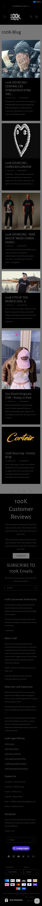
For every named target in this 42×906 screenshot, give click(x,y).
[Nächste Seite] (30, 491)
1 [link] (11, 491)
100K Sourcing (12, 893)
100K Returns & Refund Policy (15, 764)
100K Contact (9, 744)
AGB (26, 897)
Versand (32, 897)
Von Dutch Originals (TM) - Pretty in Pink (18, 395)
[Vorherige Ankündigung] (4, 6)
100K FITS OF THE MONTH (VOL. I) (16, 299)
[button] (4, 16)
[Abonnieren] (34, 588)
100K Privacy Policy (12, 749)
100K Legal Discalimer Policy (15, 759)
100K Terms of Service (13, 754)
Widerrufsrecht (34, 893)
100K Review (21, 556)
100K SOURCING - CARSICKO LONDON (18, 164)
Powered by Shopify (22, 893)
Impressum (29, 900)
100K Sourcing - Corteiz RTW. (20, 455)
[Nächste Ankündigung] (37, 6)
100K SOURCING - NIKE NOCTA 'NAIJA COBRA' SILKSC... (20, 238)
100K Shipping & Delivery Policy (16, 768)
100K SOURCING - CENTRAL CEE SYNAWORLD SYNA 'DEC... (18, 88)
